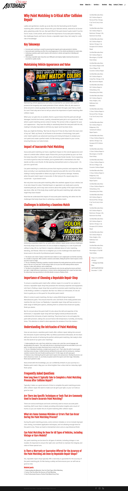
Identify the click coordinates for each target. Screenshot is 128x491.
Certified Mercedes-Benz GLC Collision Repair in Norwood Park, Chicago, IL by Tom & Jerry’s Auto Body (96, 20)
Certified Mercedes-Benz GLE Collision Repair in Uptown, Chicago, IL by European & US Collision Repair (96, 224)
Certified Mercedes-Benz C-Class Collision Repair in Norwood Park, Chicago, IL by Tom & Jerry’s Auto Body (97, 114)
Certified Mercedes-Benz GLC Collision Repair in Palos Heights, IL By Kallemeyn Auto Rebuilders (96, 101)
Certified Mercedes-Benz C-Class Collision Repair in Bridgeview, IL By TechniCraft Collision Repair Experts (97, 175)
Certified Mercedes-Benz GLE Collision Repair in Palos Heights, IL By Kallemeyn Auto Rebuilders (96, 237)
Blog (110, 5)
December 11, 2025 (96, 270)
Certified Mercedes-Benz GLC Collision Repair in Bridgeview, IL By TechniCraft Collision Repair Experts (96, 127)
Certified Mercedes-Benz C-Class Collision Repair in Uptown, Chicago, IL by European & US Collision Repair (97, 141)
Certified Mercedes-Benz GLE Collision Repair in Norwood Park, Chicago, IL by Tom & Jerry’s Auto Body (96, 200)
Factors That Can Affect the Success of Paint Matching (40, 472)
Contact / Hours (118, 5)
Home (81, 5)
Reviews (104, 5)
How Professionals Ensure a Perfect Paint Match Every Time (42, 474)
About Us (87, 5)
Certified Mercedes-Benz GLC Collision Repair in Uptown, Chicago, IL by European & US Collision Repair (96, 44)
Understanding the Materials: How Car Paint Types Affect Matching (44, 470)
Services (96, 5)
